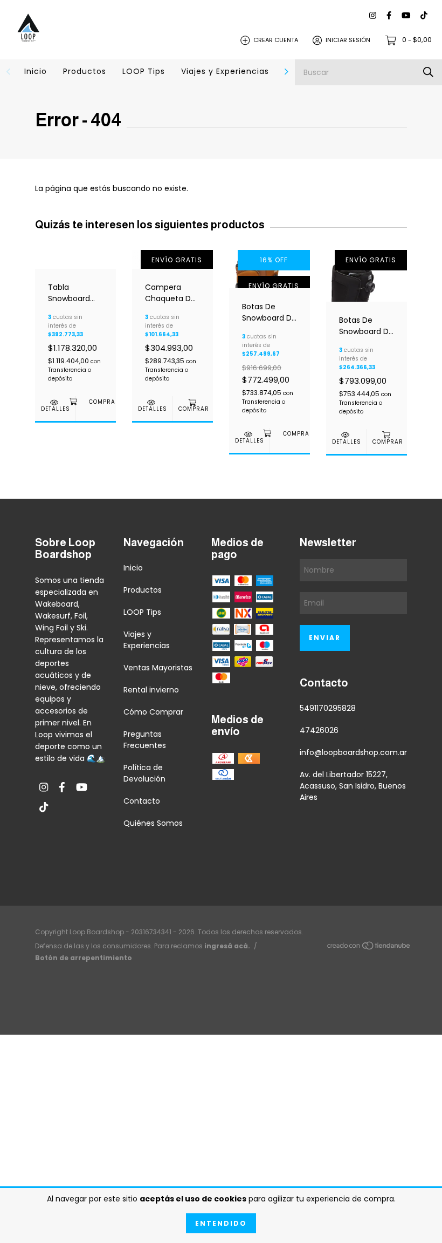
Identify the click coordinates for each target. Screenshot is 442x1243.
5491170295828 (328, 708)
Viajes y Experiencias (225, 71)
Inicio (35, 71)
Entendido (221, 1223)
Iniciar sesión (348, 40)
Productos (84, 71)
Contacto (141, 801)
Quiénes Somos (153, 823)
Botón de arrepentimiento (83, 957)
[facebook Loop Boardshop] (389, 16)
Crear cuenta (275, 40)
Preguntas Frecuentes (144, 740)
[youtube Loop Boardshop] (406, 16)
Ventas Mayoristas (157, 667)
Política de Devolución (144, 773)
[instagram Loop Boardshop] (373, 16)
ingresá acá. (227, 945)
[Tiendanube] (369, 947)
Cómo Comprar (153, 712)
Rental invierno (151, 689)
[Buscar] (428, 72)
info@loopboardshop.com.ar (353, 752)
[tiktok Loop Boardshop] (424, 16)
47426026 (319, 730)
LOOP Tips (143, 71)
